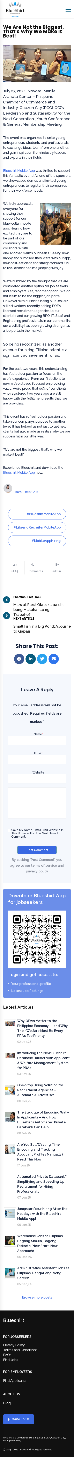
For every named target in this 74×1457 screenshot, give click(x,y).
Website (38, 772)
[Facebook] (19, 659)
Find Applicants (15, 1380)
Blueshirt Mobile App (19, 171)
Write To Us (20, 1419)
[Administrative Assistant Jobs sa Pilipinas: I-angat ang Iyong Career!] (10, 1273)
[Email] (54, 659)
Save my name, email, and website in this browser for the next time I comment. (37, 833)
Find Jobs (10, 1360)
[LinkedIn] (31, 659)
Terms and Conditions (20, 1350)
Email (38, 753)
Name (38, 734)
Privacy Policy (14, 1345)
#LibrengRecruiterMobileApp (37, 527)
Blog (7, 1403)
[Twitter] (43, 659)
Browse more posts (37, 1297)
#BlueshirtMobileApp (44, 514)
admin (56, 571)
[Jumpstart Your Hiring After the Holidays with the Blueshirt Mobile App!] (10, 1213)
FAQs (7, 1355)
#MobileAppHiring (46, 541)
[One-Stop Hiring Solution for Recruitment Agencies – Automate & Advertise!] (10, 1090)
